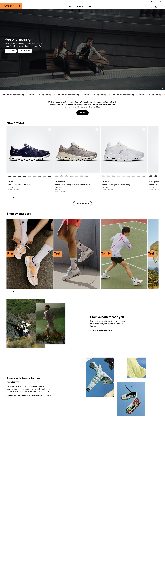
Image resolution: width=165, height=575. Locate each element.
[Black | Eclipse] (24, 176)
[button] (11, 51)
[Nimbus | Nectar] (113, 176)
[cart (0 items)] (156, 6)
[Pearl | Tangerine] (66, 176)
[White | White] (29, 176)
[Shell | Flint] (128, 176)
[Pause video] (162, 88)
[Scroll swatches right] (50, 176)
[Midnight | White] (9, 176)
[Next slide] (13, 197)
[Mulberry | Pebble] (19, 176)
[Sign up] (161, 7)
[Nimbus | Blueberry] (81, 176)
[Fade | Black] (138, 176)
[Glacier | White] (44, 176)
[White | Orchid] (108, 176)
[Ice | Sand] (123, 176)
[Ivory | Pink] (133, 176)
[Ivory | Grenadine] (118, 176)
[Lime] (150, 176)
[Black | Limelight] (155, 176)
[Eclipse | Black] (86, 176)
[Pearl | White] (34, 176)
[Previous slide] (8, 292)
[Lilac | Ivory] (56, 176)
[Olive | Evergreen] (14, 176)
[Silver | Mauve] (71, 176)
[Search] (151, 7)
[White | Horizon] (76, 176)
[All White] (104, 176)
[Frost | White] (61, 176)
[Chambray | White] (39, 176)
